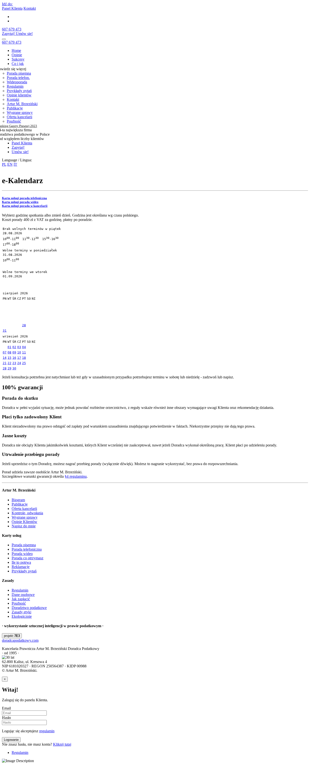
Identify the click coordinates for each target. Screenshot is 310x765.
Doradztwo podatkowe (29, 608)
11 (24, 352)
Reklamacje (21, 567)
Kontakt (29, 8)
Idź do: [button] (7, 4)
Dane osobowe (23, 595)
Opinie (17, 55)
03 (19, 347)
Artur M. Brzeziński (22, 104)
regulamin (46, 731)
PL (4, 164)
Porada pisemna (19, 73)
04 (24, 347)
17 (19, 357)
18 (24, 357)
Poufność (14, 121)
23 (14, 363)
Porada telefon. (18, 78)
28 (24, 325)
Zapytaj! (9, 33)
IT (15, 164)
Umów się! (24, 33)
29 (9, 368)
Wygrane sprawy (20, 112)
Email (6, 708)
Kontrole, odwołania (27, 513)
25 (24, 363)
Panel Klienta (12, 8)
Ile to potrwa (21, 562)
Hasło (6, 718)
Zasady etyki (21, 612)
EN (10, 164)
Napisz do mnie (24, 526)
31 (5, 330)
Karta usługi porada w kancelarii (24, 206)
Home (16, 50)
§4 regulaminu (76, 476)
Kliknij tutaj (62, 744)
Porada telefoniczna (27, 549)
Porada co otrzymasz (27, 558)
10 (19, 352)
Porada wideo (22, 554)
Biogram (18, 500)
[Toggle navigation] (4, 39)
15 (9, 357)
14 (5, 357)
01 (9, 347)
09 (14, 352)
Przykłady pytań (19, 91)
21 (5, 363)
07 (5, 352)
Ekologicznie (22, 616)
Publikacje (15, 108)
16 (14, 357)
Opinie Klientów (24, 522)
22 (9, 363)
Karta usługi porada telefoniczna (24, 198)
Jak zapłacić (21, 599)
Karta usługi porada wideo (20, 202)
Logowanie (11, 740)
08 (9, 352)
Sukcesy (18, 59)
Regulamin (15, 86)
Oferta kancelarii (19, 117)
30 (14, 368)
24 (19, 363)
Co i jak (18, 64)
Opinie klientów (19, 95)
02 (14, 347)
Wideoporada (17, 82)
